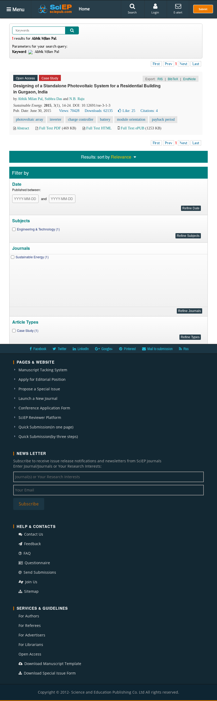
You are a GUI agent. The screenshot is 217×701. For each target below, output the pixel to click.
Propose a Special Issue (39, 388)
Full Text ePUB (132, 128)
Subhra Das (53, 99)
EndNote (189, 78)
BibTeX (173, 78)
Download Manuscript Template (52, 663)
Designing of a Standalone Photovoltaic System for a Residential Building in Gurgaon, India (87, 89)
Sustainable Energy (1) (32, 257)
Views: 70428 (69, 111)
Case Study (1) (27, 330)
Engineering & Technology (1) (38, 229)
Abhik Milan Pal (30, 99)
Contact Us (33, 534)
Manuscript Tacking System (43, 369)
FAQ (26, 553)
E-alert (178, 12)
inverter (55, 119)
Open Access (30, 654)
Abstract (23, 128)
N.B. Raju (76, 99)
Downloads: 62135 (99, 111)
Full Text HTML (98, 128)
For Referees (30, 625)
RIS (160, 78)
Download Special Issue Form (49, 673)
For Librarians (31, 644)
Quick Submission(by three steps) (48, 436)
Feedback (32, 543)
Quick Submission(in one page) (46, 426)
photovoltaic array (29, 119)
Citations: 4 (149, 111)
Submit (203, 9)
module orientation (131, 119)
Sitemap (31, 591)
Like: (129, 111)
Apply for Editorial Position (42, 379)
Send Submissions (39, 572)
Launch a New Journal (38, 398)
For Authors (29, 615)
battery (105, 119)
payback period (163, 119)
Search (132, 12)
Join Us (30, 581)
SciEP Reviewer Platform (40, 417)
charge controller (80, 119)
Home (84, 8)
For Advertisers (32, 634)
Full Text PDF (50, 128)
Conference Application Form (44, 407)
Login (155, 12)
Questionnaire (37, 562)
